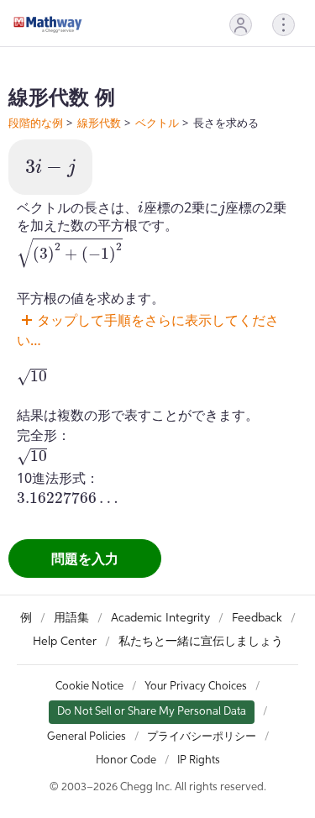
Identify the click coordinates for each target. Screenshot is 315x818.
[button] (240, 24)
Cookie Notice (89, 686)
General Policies (86, 736)
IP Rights (198, 760)
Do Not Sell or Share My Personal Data (151, 711)
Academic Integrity (160, 618)
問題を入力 (84, 558)
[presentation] (50, 168)
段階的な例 (35, 122)
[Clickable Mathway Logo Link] (47, 24)
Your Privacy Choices (195, 686)
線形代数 (99, 122)
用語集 (71, 618)
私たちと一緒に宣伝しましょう (200, 642)
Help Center (65, 642)
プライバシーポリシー (201, 736)
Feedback (257, 618)
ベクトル (157, 122)
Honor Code (126, 760)
